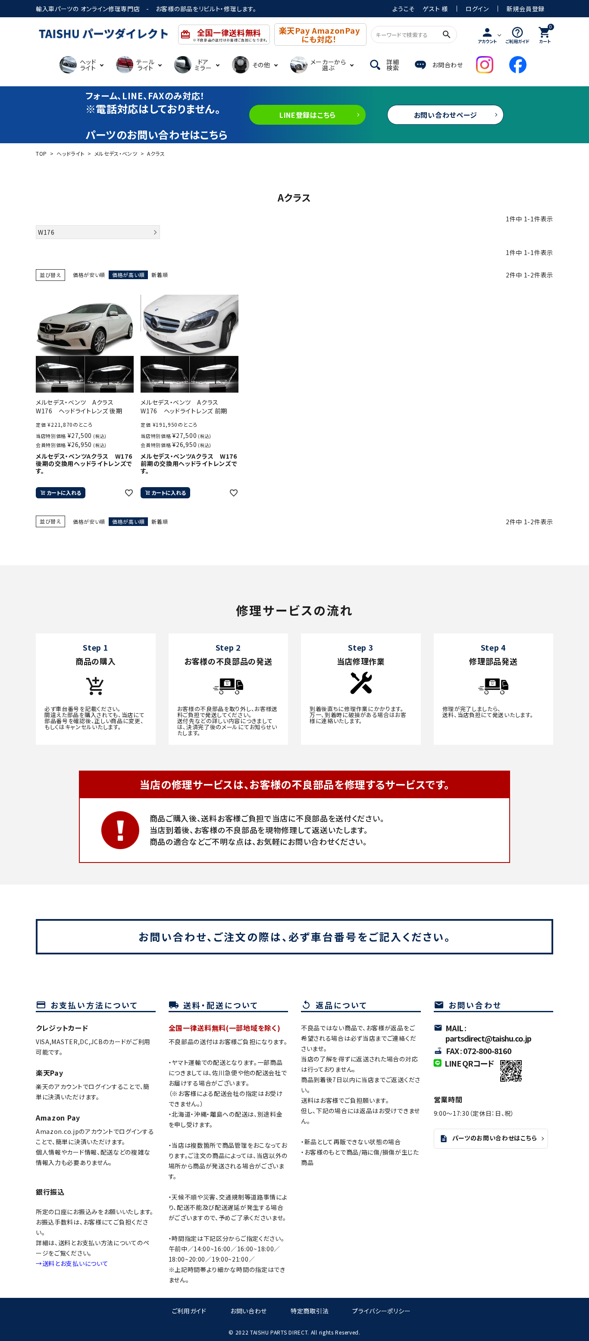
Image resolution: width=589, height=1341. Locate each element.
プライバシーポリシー (381, 1310)
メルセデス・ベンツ (116, 153)
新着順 (159, 274)
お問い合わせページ (445, 115)
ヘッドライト (70, 153)
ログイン (477, 9)
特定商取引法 (310, 1310)
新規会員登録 (526, 9)
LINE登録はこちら (307, 115)
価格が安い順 (89, 274)
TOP (41, 153)
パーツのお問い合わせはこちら (488, 1138)
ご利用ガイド (189, 1310)
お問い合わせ (248, 1310)
